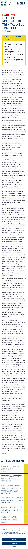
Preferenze (14, 543)
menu (21, 3)
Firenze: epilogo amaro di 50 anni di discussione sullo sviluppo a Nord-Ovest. (11, 488)
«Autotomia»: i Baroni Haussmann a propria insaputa (9, 519)
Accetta (14, 539)
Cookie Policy (14, 546)
